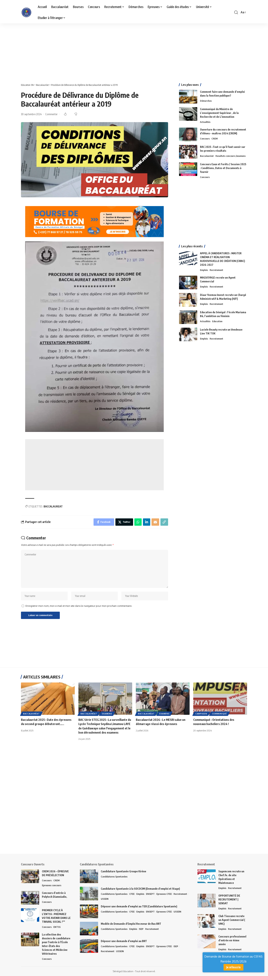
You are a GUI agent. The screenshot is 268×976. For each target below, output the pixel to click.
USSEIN (104, 898)
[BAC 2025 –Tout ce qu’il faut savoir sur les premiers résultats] (188, 152)
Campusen (201, 714)
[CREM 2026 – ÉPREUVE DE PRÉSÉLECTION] (30, 876)
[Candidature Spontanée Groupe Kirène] (89, 876)
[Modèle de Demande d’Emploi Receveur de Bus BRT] (89, 928)
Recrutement (216, 270)
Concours (205, 138)
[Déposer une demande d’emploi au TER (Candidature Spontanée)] (89, 911)
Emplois (204, 270)
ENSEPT (150, 893)
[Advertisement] (109, 50)
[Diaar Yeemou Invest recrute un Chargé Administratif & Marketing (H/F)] (188, 300)
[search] (236, 12)
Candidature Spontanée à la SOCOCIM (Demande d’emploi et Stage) (140, 888)
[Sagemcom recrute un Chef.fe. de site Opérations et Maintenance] (206, 876)
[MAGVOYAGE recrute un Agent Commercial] (188, 282)
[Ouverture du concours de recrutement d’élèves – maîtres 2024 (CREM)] (188, 134)
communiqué (219, 714)
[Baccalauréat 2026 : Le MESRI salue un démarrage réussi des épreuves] (163, 698)
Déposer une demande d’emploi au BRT (124, 941)
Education (217, 321)
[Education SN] (26, 12)
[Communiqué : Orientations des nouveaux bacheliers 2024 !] (220, 698)
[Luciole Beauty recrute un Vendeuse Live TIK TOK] (188, 334)
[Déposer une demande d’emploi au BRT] (89, 946)
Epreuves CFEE (164, 893)
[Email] (155, 522)
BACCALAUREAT (53, 506)
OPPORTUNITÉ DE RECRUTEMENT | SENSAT (229, 899)
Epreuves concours (51, 885)
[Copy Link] (164, 522)
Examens (107, 714)
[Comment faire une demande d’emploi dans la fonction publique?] (188, 96)
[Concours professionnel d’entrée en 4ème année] (206, 941)
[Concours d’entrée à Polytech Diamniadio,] (30, 898)
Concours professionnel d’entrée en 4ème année (232, 940)
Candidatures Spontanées (114, 876)
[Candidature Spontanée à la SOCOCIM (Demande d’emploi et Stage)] (89, 893)
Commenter (51, 114)
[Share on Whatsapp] (138, 522)
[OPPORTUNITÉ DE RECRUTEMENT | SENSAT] (206, 900)
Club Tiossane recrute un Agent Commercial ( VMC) (231, 919)
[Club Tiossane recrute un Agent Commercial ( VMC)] (206, 921)
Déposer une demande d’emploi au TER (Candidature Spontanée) (139, 906)
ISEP (141, 928)
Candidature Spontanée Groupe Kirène (123, 871)
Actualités (205, 121)
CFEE (132, 893)
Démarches (206, 100)
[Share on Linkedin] (146, 522)
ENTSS (57, 926)
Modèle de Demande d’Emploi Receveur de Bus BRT (131, 923)
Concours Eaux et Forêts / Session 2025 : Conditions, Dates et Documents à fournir (223, 168)
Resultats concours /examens (230, 155)
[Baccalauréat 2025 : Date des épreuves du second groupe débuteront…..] (48, 698)
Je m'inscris (233, 967)
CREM (214, 138)
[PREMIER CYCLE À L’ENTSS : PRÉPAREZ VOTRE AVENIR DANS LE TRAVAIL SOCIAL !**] (30, 915)
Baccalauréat (207, 155)
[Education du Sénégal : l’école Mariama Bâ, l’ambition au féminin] (188, 317)
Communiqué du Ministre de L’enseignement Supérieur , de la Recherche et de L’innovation (219, 113)
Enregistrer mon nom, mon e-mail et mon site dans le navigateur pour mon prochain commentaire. (79, 605)
